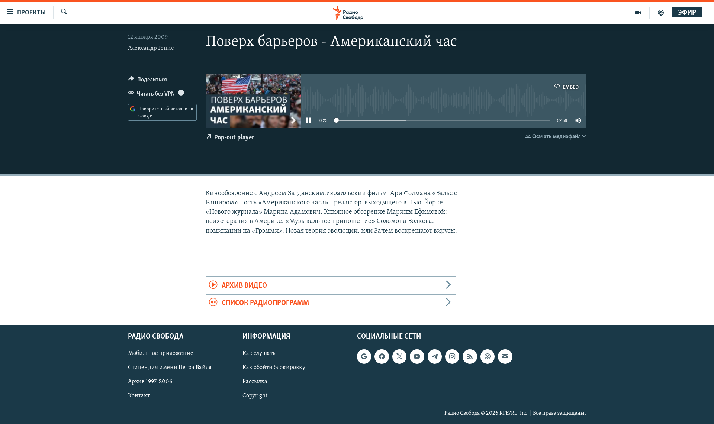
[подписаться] (505, 357)
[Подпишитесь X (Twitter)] (399, 357)
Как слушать (258, 354)
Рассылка (254, 382)
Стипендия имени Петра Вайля (170, 368)
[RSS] (470, 357)
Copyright (254, 396)
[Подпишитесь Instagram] (452, 357)
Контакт (139, 396)
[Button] (147, 81)
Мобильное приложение (160, 354)
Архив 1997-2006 (150, 382)
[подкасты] (661, 12)
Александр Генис (151, 48)
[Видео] (638, 12)
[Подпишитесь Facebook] (381, 357)
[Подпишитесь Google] (364, 357)
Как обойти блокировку (273, 368)
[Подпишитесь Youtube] (417, 357)
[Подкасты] (487, 357)
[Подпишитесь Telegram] (435, 357)
